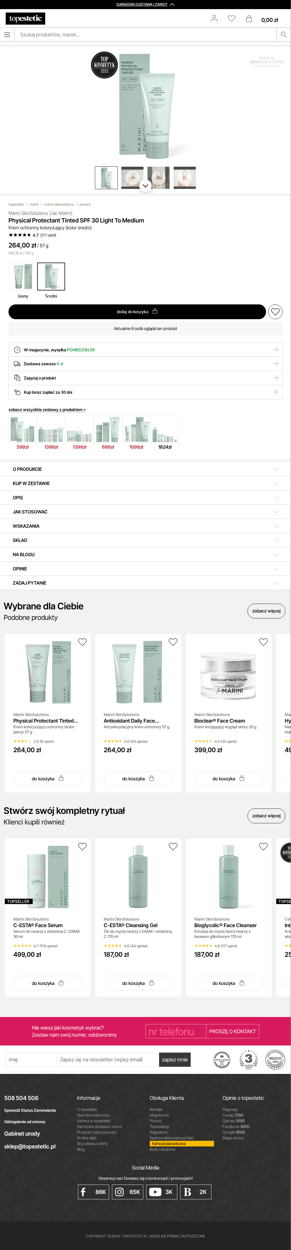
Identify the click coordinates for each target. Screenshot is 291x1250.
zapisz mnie (175, 1060)
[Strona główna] (25, 19)
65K (135, 1192)
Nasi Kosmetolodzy (93, 1115)
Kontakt (156, 1109)
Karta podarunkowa (169, 1143)
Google (234, 1132)
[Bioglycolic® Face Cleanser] (263, 847)
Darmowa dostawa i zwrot (99, 1126)
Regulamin (159, 1132)
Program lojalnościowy (97, 1132)
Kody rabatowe (162, 1149)
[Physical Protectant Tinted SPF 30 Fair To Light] (82, 642)
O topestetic (87, 1109)
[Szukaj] (284, 35)
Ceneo (233, 1115)
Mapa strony (233, 1137)
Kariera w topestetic (94, 1120)
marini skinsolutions (59, 204)
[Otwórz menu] (7, 35)
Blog (81, 1149)
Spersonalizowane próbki (172, 1137)
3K (168, 1192)
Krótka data (86, 1137)
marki (34, 204)
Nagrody (230, 1109)
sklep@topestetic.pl (29, 1146)
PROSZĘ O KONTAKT (232, 1031)
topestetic (16, 204)
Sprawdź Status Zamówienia (30, 1110)
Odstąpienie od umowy (24, 1121)
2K (203, 1192)
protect (85, 204)
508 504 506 (21, 1098)
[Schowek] (234, 18)
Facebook (236, 1126)
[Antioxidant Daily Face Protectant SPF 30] (173, 642)
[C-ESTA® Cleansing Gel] (173, 847)
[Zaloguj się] (217, 18)
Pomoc (156, 1120)
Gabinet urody (22, 1133)
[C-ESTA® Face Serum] (82, 847)
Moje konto (159, 1115)
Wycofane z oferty (92, 1143)
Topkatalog (159, 1126)
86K (100, 1192)
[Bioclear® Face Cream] (263, 642)
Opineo (234, 1120)
